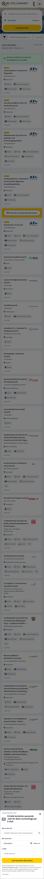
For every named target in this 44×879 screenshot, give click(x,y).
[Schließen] (40, 814)
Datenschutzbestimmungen (10, 867)
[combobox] (20, 833)
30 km (35, 843)
